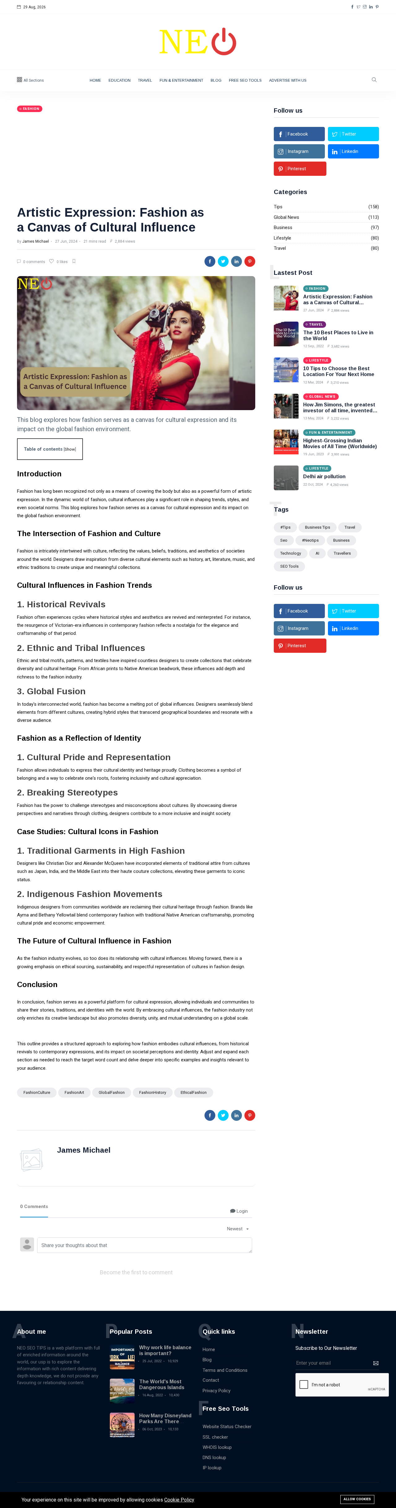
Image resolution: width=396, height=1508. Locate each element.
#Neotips (310, 540)
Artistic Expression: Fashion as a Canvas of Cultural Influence (337, 302)
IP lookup (212, 1468)
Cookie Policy (179, 1500)
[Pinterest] (377, 7)
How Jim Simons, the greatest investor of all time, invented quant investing (339, 410)
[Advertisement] (136, 158)
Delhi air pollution (324, 476)
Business (283, 227)
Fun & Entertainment (181, 80)
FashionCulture (37, 1092)
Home (95, 80)
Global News (286, 217)
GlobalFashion (112, 1092)
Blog (216, 80)
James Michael (35, 241)
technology (290, 553)
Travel (145, 80)
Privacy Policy (216, 1390)
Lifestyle (282, 238)
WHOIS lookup (217, 1447)
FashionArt (74, 1092)
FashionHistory (152, 1092)
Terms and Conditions (225, 1370)
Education (120, 80)
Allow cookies (357, 1499)
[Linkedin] (371, 7)
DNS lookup (214, 1457)
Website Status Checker (227, 1426)
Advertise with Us (288, 80)
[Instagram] (365, 7)
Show (70, 449)
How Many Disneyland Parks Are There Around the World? (165, 1421)
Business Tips (317, 527)
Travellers (342, 553)
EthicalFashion (194, 1092)
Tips (278, 207)
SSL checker (215, 1437)
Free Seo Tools (245, 80)
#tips (285, 527)
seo (283, 540)
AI (317, 553)
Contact (211, 1380)
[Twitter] (358, 7)
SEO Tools (289, 566)
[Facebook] (352, 7)
